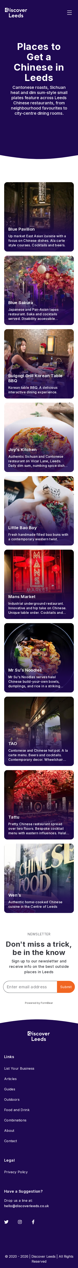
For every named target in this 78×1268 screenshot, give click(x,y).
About (9, 1130)
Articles (10, 1079)
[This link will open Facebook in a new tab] (33, 1222)
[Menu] (69, 12)
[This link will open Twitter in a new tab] (6, 1222)
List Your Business (19, 1068)
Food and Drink (17, 1110)
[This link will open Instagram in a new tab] (20, 1222)
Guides (9, 1089)
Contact (10, 1141)
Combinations (15, 1120)
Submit (66, 987)
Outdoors (12, 1099)
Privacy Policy (16, 1172)
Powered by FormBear (39, 1002)
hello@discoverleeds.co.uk (26, 1206)
